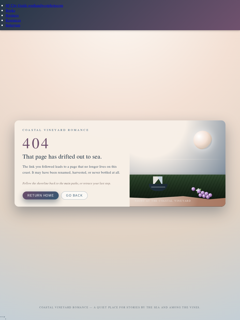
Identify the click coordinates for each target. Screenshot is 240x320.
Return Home (40, 195)
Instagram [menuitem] (13, 24)
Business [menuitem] (12, 15)
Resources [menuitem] (13, 20)
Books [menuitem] (10, 10)
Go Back (74, 195)
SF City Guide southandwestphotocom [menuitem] (34, 5)
